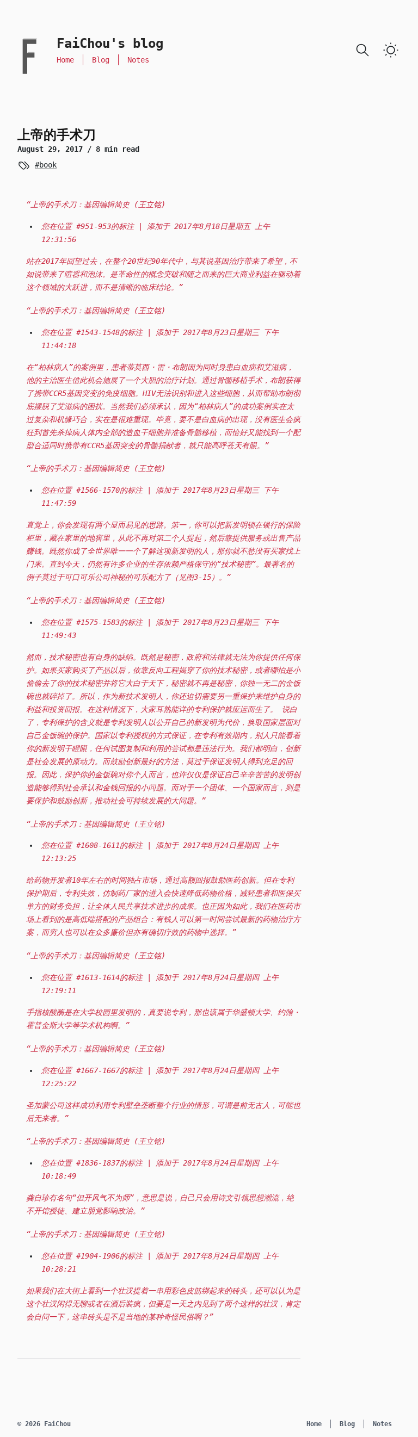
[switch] (391, 50)
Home (65, 59)
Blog (100, 59)
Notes (138, 59)
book (48, 164)
